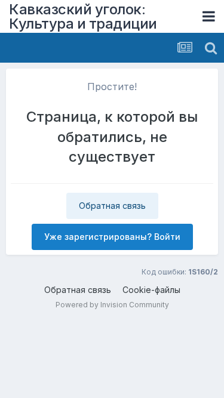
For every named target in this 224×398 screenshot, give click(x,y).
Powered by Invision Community (112, 304)
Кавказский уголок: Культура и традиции (83, 16)
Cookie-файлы (151, 290)
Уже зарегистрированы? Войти (112, 237)
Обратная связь (112, 205)
